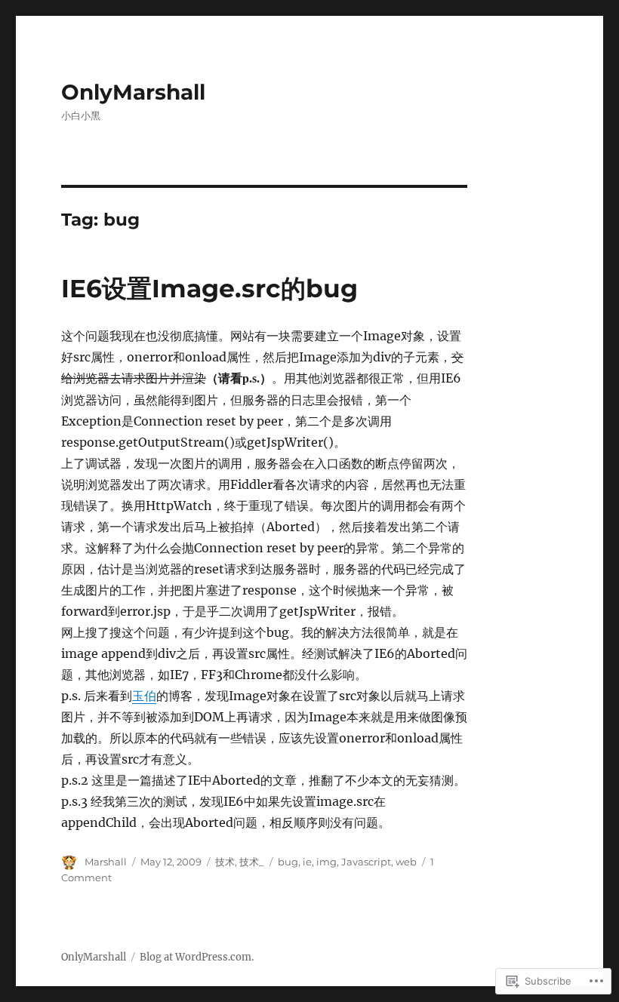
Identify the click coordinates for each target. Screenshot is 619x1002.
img (326, 862)
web (406, 862)
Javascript (366, 862)
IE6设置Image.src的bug (209, 288)
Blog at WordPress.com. (197, 957)
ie (307, 862)
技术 (225, 862)
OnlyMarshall (133, 92)
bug (288, 862)
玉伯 (144, 695)
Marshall (106, 862)
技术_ (251, 862)
